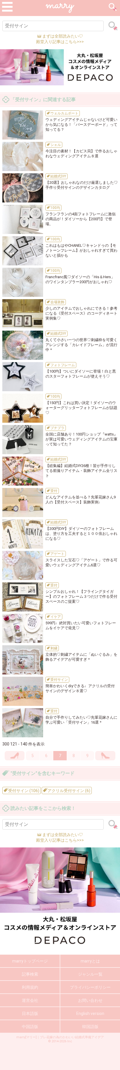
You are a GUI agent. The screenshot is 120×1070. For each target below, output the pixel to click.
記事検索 (30, 974)
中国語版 (30, 1026)
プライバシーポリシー (90, 987)
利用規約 (30, 987)
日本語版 (30, 1013)
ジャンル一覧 (90, 974)
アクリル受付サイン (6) (68, 790)
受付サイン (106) (23, 790)
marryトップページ (30, 961)
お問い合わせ (90, 1000)
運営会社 (30, 1000)
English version (90, 1013)
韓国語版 (90, 1026)
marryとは (90, 961)
